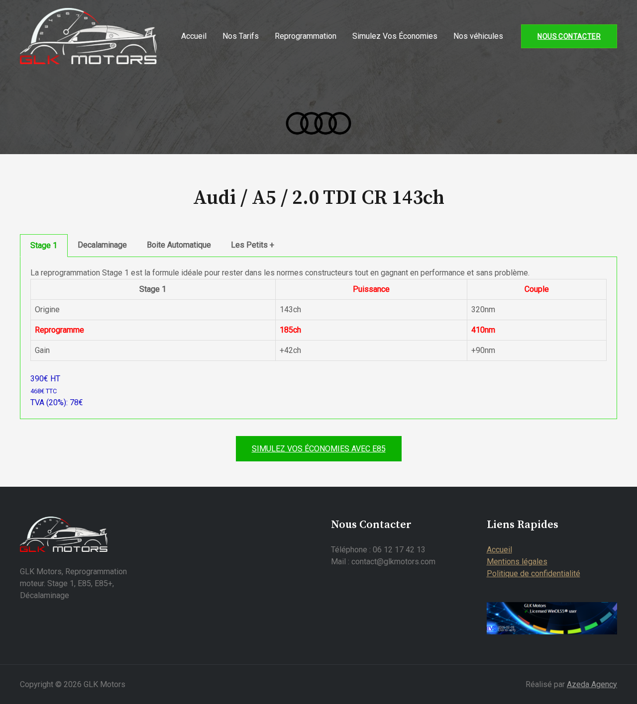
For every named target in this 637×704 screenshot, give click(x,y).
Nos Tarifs (240, 36)
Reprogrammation (305, 36)
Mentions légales (517, 561)
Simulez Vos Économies (394, 36)
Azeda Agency (592, 684)
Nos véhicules (478, 36)
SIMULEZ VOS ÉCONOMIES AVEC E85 (319, 448)
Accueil (194, 36)
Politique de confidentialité (533, 573)
